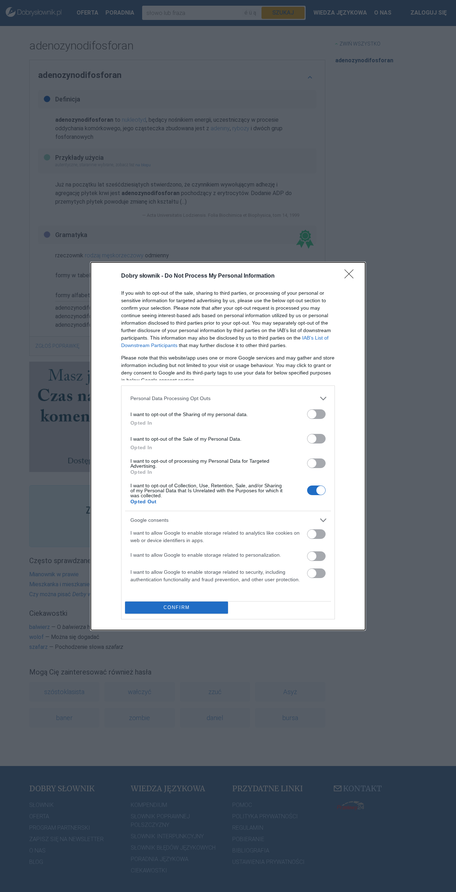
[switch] (316, 414)
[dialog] (228, 446)
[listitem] (228, 398)
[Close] (351, 276)
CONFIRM (177, 607)
